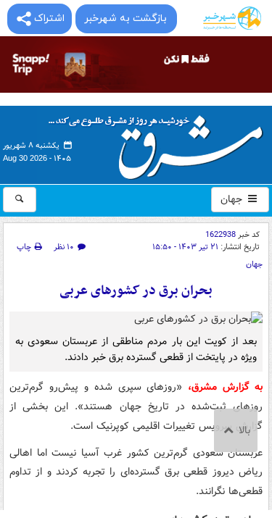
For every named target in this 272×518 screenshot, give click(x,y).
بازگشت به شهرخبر (125, 18)
